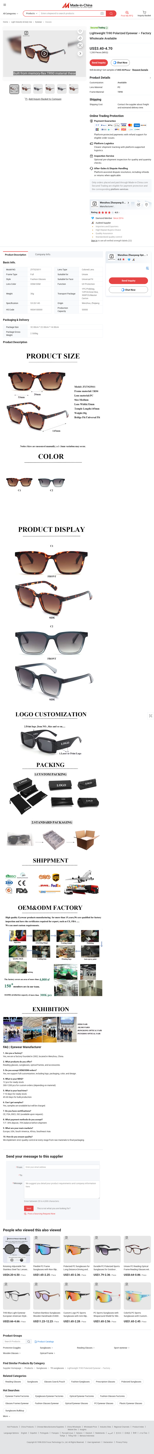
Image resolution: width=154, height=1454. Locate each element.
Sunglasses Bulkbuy (14, 1410)
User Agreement (93, 1442)
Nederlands (100, 1433)
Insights (83, 1429)
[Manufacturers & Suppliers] (77, 5)
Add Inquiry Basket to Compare (45, 99)
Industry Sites (105, 1427)
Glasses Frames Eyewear (17, 1403)
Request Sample (140, 70)
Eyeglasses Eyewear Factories (49, 1396)
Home (5, 22)
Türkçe (62, 1435)
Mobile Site (72, 1429)
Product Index (138, 1427)
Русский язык (67, 1433)
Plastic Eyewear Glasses (131, 1403)
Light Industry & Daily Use (21, 22)
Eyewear (38, 22)
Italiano (79, 1433)
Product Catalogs (45, 1341)
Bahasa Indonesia (87, 1435)
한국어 (118, 1433)
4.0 (120, 259)
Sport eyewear (120, 1347)
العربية (110, 1433)
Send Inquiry (99, 62)
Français (55, 1433)
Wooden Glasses (10, 1353)
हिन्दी (134, 1433)
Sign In (94, 240)
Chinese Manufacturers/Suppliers (50, 1427)
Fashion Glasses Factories (112, 1396)
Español (33, 1433)
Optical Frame (46, 1353)
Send (28, 1208)
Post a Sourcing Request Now (39, 1213)
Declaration (108, 1442)
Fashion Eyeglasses (80, 1381)
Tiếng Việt (72, 1435)
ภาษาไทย (143, 1433)
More (5, 1416)
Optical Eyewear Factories (82, 1396)
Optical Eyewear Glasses (76, 1403)
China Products (27, 1427)
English (24, 1433)
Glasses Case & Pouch (54, 1381)
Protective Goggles (12, 1347)
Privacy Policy (121, 1442)
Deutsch (89, 1433)
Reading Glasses (84, 1347)
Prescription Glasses (105, 1381)
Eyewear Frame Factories (17, 1396)
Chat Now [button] (122, 62)
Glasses (48, 22)
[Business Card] (147, 267)
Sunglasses (45, 1347)
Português (44, 1433)
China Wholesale (74, 1427)
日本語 (127, 1433)
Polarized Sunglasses (131, 1381)
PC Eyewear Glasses (103, 1403)
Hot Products (12, 1427)
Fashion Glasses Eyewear (47, 1403)
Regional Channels (121, 1427)
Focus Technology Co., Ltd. (57, 1442)
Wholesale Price (90, 1427)
